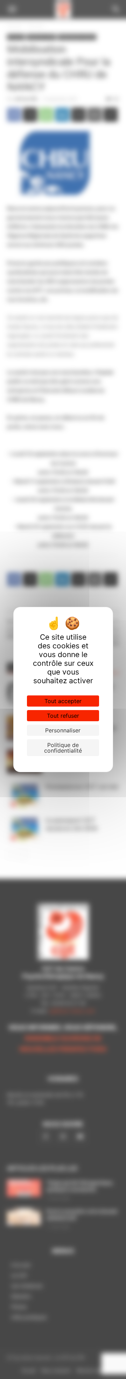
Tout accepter (63, 701)
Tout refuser (63, 715)
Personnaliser (62, 730)
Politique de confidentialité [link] (63, 747)
